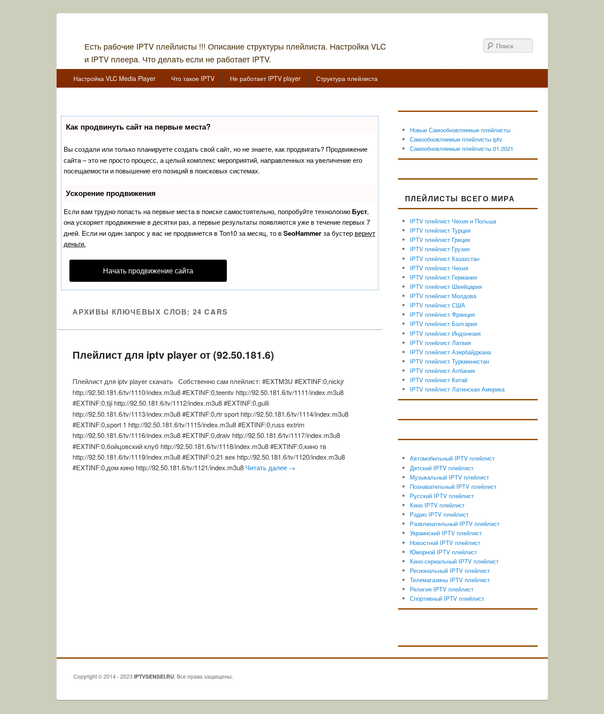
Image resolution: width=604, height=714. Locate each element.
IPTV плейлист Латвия (440, 342)
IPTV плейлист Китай (438, 380)
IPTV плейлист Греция (440, 239)
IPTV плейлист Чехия (439, 268)
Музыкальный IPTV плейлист (449, 477)
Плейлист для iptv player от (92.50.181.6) (173, 354)
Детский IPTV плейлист (442, 468)
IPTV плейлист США (437, 305)
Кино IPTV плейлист (437, 505)
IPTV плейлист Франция (442, 314)
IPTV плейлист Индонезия (445, 333)
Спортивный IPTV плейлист (447, 598)
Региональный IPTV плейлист (450, 570)
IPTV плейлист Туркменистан (449, 361)
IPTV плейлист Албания (442, 370)
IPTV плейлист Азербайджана (450, 352)
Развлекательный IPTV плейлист (455, 523)
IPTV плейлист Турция (440, 230)
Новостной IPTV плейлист (445, 542)
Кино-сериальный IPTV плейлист (454, 561)
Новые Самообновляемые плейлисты (460, 130)
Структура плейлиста (347, 78)
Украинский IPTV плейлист (446, 533)
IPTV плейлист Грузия (440, 249)
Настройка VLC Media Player (114, 78)
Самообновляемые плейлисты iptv (456, 139)
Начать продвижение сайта (148, 270)
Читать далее (270, 467)
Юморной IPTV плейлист (443, 552)
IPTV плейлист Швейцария (446, 286)
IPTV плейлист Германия (443, 277)
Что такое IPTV (192, 78)
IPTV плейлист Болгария (443, 323)
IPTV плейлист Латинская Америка (457, 389)
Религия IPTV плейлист (442, 589)
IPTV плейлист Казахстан (444, 258)
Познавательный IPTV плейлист (453, 486)
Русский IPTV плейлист (442, 495)
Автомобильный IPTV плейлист (452, 458)
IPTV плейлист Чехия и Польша (453, 221)
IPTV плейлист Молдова (443, 296)
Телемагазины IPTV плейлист (450, 580)
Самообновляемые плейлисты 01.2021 (461, 148)
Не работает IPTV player (265, 78)
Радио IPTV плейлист (439, 514)
